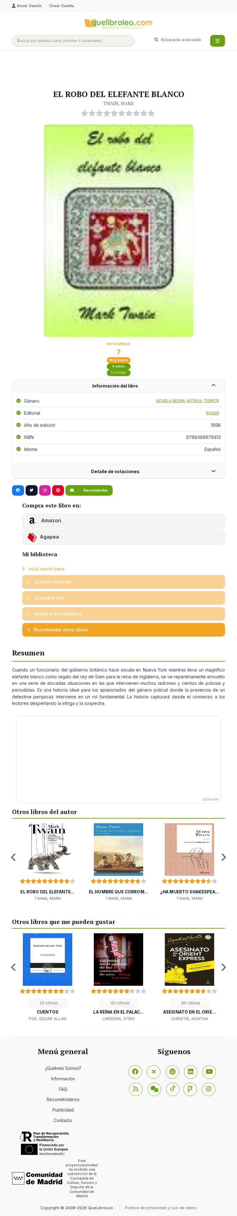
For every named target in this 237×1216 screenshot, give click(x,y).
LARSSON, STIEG (118, 1018)
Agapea (49, 537)
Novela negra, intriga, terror (187, 400)
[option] (47, 862)
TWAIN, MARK (118, 103)
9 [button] (155, 918)
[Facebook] (135, 1072)
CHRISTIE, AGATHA (189, 1018)
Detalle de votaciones (115, 471)
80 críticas (190, 1003)
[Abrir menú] (217, 41)
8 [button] (146, 918)
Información (63, 1078)
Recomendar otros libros (60, 629)
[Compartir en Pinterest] (58, 490)
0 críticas (118, 373)
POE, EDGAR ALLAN (47, 1018)
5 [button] (118, 918)
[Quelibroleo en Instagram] (45, 490)
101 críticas (119, 1003)
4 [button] (109, 918)
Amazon (50, 520)
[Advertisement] (124, 70)
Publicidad (63, 1109)
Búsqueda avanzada (180, 39)
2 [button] (91, 918)
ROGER (212, 413)
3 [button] (100, 918)
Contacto (63, 1120)
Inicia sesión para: (46, 568)
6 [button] (128, 918)
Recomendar (95, 490)
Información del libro (115, 385)
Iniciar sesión (30, 5)
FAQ (63, 1089)
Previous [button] (13, 857)
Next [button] (223, 857)
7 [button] (137, 918)
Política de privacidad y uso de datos (161, 1207)
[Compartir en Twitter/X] (32, 490)
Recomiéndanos (63, 1099)
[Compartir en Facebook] (18, 490)
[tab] (118, 386)
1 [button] (81, 918)
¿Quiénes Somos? (63, 1068)
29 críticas (48, 1003)
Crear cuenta (61, 5)
